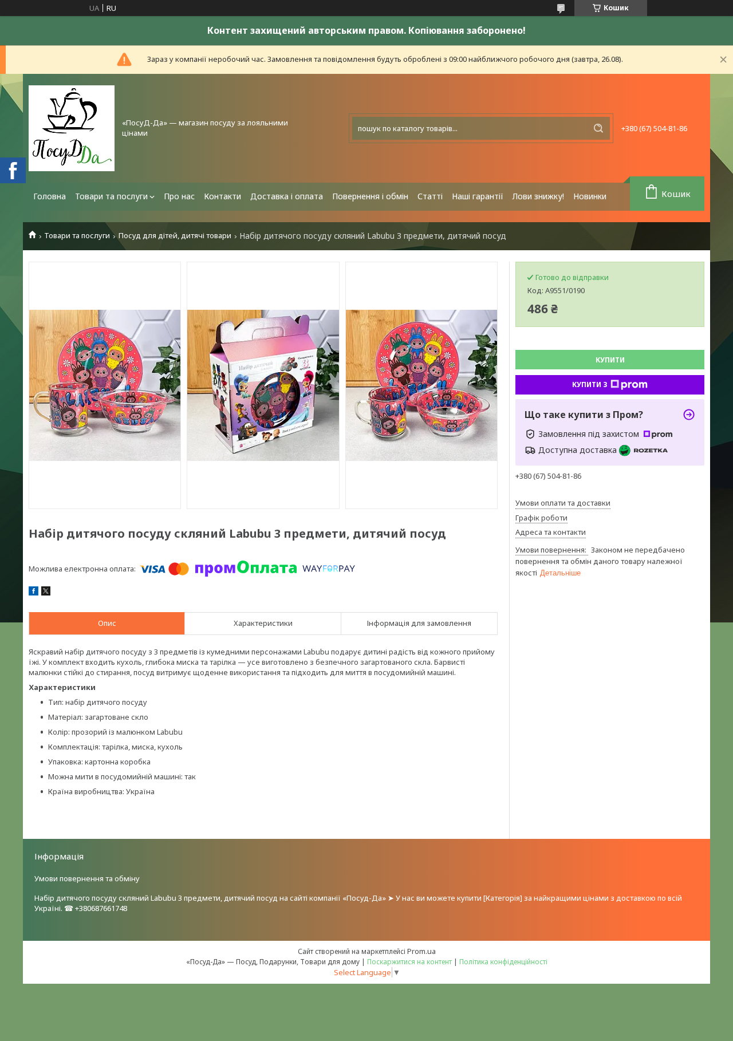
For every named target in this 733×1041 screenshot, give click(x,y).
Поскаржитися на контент (409, 962)
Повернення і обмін (370, 196)
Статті (430, 196)
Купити (610, 360)
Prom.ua (421, 951)
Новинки (589, 196)
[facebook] (33, 592)
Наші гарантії (477, 196)
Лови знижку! (538, 196)
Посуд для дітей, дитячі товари (175, 235)
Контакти (222, 196)
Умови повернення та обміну (87, 878)
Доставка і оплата (286, 196)
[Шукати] (598, 128)
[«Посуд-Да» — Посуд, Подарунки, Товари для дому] (72, 128)
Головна (49, 196)
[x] (45, 592)
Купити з (590, 384)
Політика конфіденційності (503, 962)
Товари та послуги (111, 196)
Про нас (179, 196)
